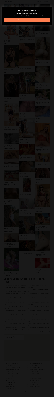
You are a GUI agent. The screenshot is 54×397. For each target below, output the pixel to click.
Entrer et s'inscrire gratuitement (27, 20)
